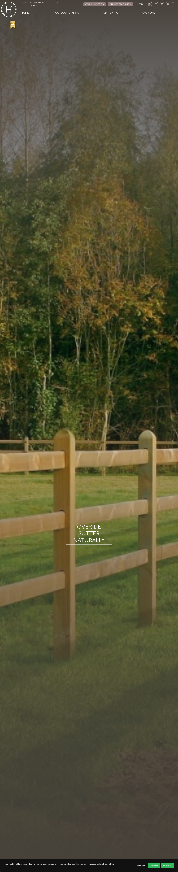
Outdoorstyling (67, 12)
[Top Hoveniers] (13, 25)
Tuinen (26, 12)
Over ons (148, 12)
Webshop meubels (93, 4)
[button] (168, 4)
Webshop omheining (119, 4)
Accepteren (167, 865)
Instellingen (141, 865)
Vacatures (143, 4)
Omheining (110, 12)
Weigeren (154, 865)
